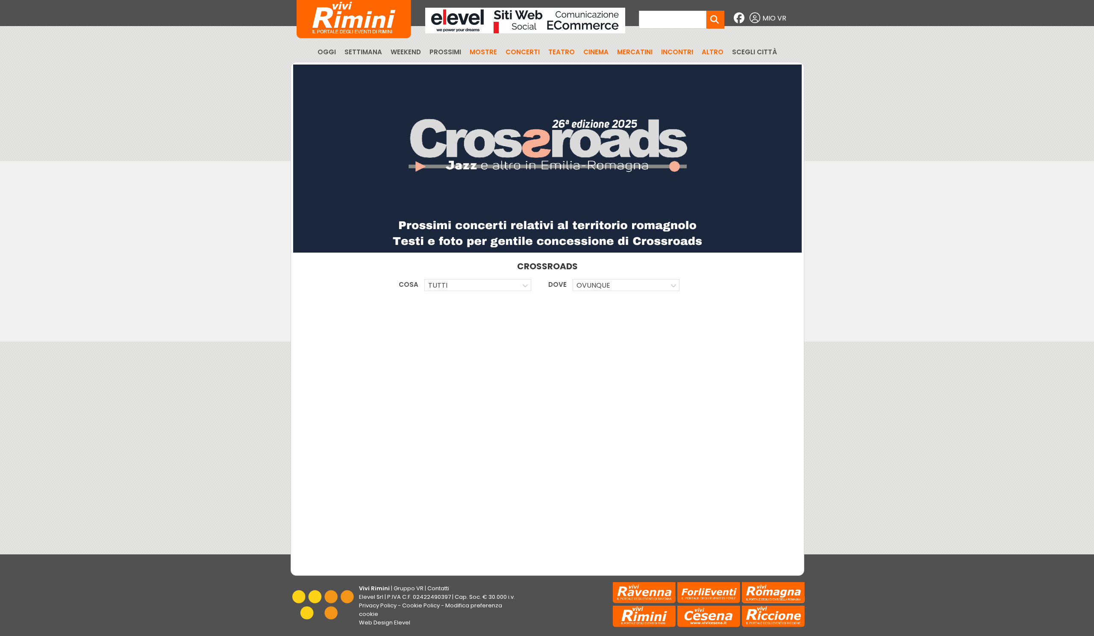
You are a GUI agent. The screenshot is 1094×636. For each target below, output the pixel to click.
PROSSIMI (445, 51)
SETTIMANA (363, 51)
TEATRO (561, 51)
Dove (557, 284)
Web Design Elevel (384, 622)
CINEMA (596, 51)
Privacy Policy (378, 605)
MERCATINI (635, 51)
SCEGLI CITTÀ (754, 51)
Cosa (408, 284)
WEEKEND (406, 51)
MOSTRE (483, 51)
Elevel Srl (371, 597)
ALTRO (712, 51)
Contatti (438, 588)
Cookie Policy (421, 605)
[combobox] (477, 285)
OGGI (327, 51)
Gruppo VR (408, 588)
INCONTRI (677, 51)
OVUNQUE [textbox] (593, 285)
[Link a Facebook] (740, 18)
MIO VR (774, 18)
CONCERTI (523, 51)
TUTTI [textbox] (437, 285)
